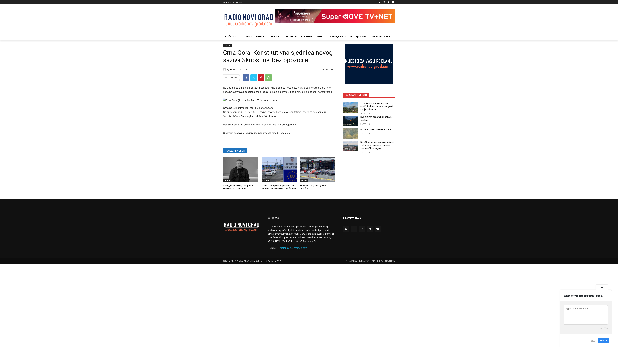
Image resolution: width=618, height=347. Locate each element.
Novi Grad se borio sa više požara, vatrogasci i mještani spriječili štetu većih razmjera (377, 145)
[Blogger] (346, 229)
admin (233, 69)
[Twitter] (384, 2)
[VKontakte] (378, 229)
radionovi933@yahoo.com (293, 247)
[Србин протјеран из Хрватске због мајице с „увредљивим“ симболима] (279, 169)
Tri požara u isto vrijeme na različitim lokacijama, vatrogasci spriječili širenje (376, 106)
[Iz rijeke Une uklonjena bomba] (350, 133)
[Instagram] (380, 2)
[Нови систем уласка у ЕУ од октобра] (317, 169)
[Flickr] (362, 229)
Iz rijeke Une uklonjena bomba (375, 129)
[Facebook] (375, 2)
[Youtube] (393, 2)
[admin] (225, 69)
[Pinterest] (261, 77)
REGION (227, 45)
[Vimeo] (388, 2)
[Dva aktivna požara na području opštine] (350, 121)
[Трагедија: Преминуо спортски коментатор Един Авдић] (240, 169)
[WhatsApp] (268, 77)
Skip (593, 340)
